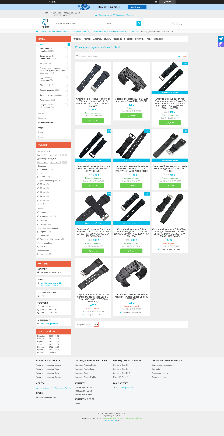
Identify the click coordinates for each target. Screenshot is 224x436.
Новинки (158, 39)
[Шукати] (138, 23)
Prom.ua (124, 413)
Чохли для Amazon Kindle (85, 365)
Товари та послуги (47, 31)
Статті (40, 132)
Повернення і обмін (123, 39)
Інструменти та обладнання (46, 106)
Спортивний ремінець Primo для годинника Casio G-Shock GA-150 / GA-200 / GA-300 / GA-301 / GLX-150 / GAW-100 (93, 232)
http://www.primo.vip (49, 324)
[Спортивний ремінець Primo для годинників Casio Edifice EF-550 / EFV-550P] (131, 274)
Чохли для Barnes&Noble (85, 377)
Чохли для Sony (81, 373)
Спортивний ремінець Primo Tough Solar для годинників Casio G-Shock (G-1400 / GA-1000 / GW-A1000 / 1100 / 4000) (169, 232)
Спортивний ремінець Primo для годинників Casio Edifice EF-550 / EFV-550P (131, 296)
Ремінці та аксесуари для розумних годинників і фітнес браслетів (85, 31)
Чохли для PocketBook (84, 369)
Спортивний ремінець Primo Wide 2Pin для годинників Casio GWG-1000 (170, 168)
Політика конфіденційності (132, 418)
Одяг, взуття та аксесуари (46, 79)
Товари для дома (159, 377)
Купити (94, 120)
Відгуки (41, 127)
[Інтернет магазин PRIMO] (45, 23)
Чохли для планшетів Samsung (49, 377)
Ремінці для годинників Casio (126, 31)
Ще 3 (42, 204)
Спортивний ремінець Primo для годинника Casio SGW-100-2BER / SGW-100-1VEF (93, 168)
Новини (41, 137)
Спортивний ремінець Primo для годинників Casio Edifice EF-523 (131, 100)
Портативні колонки (160, 373)
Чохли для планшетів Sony (47, 373)
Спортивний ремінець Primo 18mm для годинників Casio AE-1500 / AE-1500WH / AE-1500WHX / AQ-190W (131, 232)
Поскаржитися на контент (111, 418)
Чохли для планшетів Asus (47, 369)
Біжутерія (44, 85)
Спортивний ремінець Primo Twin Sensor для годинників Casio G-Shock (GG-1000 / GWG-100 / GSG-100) (93, 298)
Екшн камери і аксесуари (162, 365)
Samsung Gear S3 (120, 365)
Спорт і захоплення (48, 95)
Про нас (41, 113)
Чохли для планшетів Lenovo (48, 365)
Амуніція (43, 63)
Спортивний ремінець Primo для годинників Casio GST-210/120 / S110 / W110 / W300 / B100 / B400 (131, 168)
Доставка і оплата (102, 39)
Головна (77, 39)
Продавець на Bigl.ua (112, 416)
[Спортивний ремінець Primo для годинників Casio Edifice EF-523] (131, 78)
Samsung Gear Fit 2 (121, 373)
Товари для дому (47, 90)
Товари (87, 39)
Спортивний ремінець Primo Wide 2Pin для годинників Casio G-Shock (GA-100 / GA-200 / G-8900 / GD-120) (93, 102)
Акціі (149, 39)
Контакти (139, 39)
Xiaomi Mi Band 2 (120, 377)
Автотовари (45, 100)
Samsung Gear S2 (120, 369)
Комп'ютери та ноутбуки (46, 50)
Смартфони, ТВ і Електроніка (47, 57)
